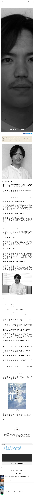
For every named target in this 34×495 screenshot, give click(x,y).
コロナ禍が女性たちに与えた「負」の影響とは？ (10, 450)
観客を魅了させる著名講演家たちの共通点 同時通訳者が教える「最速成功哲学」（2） (17, 476)
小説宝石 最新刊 (6, 433)
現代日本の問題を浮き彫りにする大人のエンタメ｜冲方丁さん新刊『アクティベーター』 (17, 491)
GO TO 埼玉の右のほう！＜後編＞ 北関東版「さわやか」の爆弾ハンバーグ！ (15, 480)
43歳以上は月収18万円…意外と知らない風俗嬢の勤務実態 (11, 449)
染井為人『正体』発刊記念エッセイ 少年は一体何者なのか (12, 447)
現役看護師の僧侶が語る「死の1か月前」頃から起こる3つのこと (12, 448)
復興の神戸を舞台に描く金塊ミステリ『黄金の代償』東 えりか (12, 446)
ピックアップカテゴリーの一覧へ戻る (17, 470)
